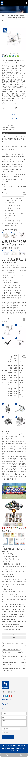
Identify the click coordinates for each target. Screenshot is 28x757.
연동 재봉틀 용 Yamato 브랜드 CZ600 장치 (13, 644)
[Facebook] (3, 696)
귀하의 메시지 (11, 114)
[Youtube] (10, 696)
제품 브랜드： (6, 127)
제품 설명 (5, 133)
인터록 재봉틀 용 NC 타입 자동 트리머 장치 (13, 657)
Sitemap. (18, 748)
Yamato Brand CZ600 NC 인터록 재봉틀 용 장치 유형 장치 (14, 669)
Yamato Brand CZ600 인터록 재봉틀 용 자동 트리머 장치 (13, 663)
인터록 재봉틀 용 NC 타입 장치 (11, 649)
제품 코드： (6, 129)
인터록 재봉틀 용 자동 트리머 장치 (12, 653)
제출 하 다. (7, 737)
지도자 (16, 750)
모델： (4, 125)
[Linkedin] (6, 696)
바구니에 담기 (12, 118)
